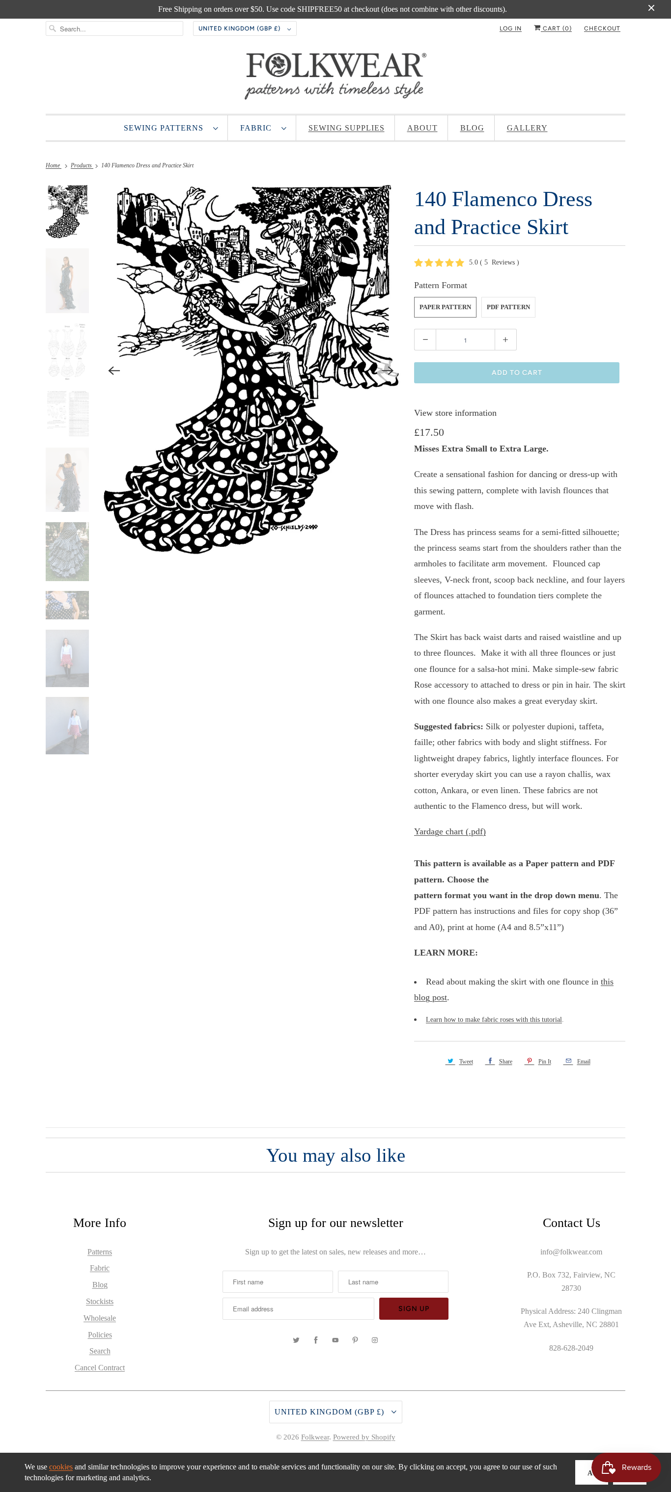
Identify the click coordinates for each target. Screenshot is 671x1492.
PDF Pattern (508, 307)
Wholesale (100, 1318)
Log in (511, 28)
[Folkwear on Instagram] (374, 1340)
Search (100, 1351)
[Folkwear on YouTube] (335, 1340)
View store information (455, 413)
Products (82, 165)
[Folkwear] (335, 78)
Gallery (527, 128)
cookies (61, 1467)
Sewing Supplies (346, 128)
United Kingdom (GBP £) (240, 28)
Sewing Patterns (166, 128)
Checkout (602, 28)
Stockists (99, 1301)
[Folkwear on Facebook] (315, 1340)
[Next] (387, 370)
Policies (100, 1335)
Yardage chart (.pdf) (450, 831)
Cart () (556, 28)
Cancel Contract (100, 1367)
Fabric (258, 128)
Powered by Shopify (364, 1437)
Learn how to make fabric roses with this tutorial (494, 1019)
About (422, 128)
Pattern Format (440, 285)
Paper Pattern (445, 307)
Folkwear (315, 1437)
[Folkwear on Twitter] (296, 1340)
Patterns (99, 1252)
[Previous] (114, 370)
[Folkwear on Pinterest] (355, 1340)
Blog (472, 128)
